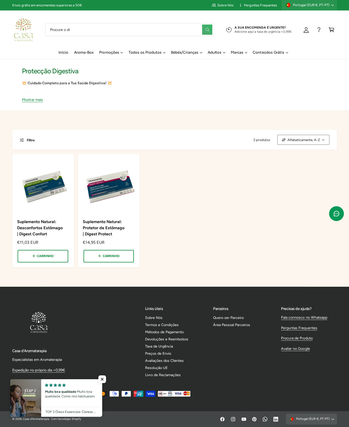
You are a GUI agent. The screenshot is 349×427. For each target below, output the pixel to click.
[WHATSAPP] (319, 29)
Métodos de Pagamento (164, 332)
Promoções (109, 52)
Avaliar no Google (295, 348)
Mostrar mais (32, 99)
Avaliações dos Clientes (164, 360)
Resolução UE (156, 367)
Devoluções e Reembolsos (166, 339)
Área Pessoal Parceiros (231, 324)
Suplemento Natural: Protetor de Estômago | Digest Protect (103, 227)
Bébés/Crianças (184, 52)
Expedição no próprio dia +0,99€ (38, 370)
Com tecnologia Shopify (66, 419)
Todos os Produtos (145, 52)
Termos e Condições (162, 324)
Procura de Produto (296, 338)
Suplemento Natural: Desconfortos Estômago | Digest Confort (40, 227)
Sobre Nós (225, 5)
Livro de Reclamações (163, 375)
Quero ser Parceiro (228, 317)
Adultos (214, 52)
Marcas (237, 52)
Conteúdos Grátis (268, 52)
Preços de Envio (158, 353)
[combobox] (129, 29)
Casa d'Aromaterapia (36, 419)
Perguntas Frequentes (260, 5)
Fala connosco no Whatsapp (304, 317)
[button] (331, 29)
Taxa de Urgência (159, 346)
